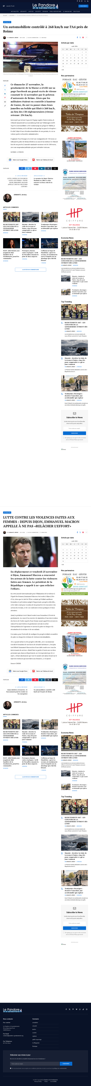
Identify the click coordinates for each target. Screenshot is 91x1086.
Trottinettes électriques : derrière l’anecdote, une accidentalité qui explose (49, 226)
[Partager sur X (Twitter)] (80, 37)
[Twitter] (5, 89)
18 (67, 61)
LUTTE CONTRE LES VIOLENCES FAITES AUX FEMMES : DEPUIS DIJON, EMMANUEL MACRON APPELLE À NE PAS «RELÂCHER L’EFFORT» (17, 182)
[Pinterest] (5, 97)
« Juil (62, 70)
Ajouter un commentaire (30, 269)
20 (74, 61)
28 (78, 63)
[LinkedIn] (5, 93)
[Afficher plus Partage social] (86, 37)
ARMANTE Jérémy (13, 37)
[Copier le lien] (5, 105)
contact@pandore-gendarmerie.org (13, 1035)
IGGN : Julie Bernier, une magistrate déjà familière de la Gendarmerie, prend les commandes (11, 254)
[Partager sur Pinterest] (83, 37)
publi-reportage (55, 11)
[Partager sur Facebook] (77, 37)
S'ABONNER (83, 6)
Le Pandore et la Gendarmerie (50, 1080)
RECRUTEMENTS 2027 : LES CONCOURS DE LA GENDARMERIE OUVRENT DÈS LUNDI (11, 227)
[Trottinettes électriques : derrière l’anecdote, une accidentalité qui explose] (49, 217)
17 (63, 61)
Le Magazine (67, 11)
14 (78, 58)
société (38, 11)
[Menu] (4, 6)
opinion (45, 11)
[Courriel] (5, 101)
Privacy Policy (73, 439)
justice (31, 11)
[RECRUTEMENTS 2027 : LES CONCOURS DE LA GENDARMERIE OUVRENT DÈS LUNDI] (11, 217)
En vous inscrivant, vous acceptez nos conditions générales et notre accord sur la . (39, 1068)
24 (63, 63)
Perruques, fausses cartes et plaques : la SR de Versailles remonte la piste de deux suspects (30, 253)
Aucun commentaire (33, 37)
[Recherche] (87, 1)
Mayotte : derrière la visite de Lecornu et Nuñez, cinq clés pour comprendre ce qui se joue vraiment (29, 228)
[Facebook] (5, 85)
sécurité (23, 11)
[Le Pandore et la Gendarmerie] (46, 6)
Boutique (77, 11)
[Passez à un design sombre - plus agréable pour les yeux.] (85, 1)
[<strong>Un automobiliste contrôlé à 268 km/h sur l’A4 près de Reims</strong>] (30, 57)
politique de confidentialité (60, 1068)
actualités (15, 11)
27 (74, 63)
